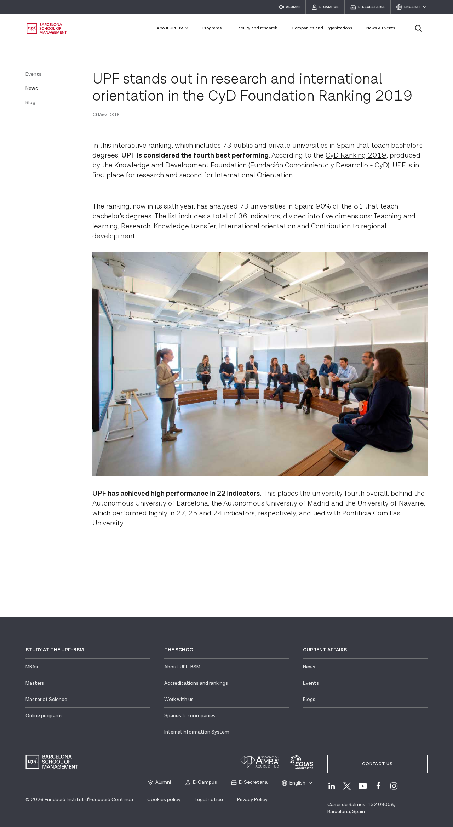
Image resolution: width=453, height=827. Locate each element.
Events (33, 74)
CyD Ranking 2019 (356, 155)
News (31, 88)
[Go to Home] (46, 28)
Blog (30, 102)
